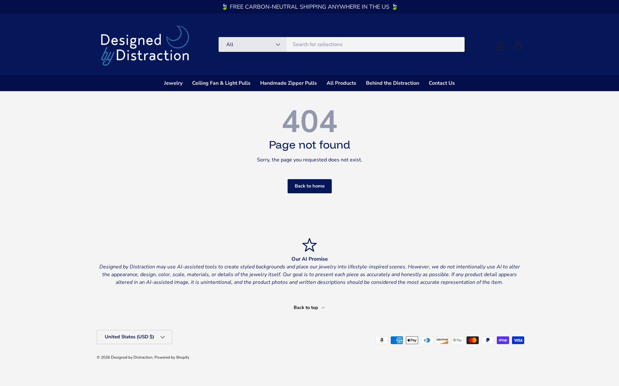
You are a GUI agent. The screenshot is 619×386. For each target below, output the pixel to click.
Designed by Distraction (131, 357)
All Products (341, 83)
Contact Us (442, 83)
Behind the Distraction (392, 83)
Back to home (310, 186)
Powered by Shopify (171, 357)
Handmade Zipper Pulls (288, 83)
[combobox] (342, 44)
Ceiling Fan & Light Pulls (221, 83)
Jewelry (173, 83)
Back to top (306, 307)
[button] (518, 46)
